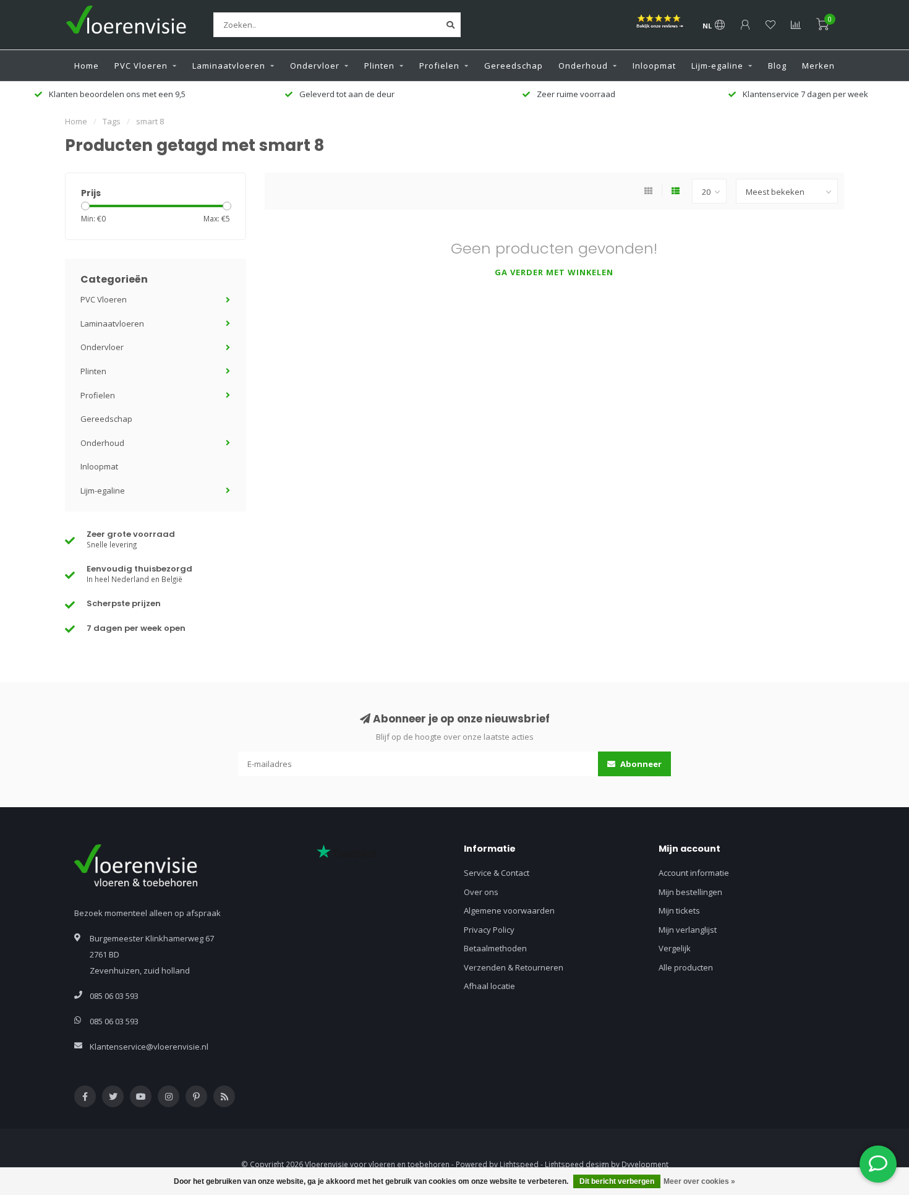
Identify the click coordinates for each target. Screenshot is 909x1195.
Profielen (439, 65)
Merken (818, 65)
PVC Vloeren (141, 65)
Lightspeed (519, 1164)
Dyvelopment (644, 1164)
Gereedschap (513, 65)
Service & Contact (496, 872)
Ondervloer (314, 65)
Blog (777, 65)
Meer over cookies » (699, 1181)
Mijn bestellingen (690, 891)
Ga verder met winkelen (554, 272)
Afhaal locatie (489, 986)
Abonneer (640, 763)
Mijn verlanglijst (688, 929)
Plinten (379, 65)
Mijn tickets (679, 910)
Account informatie (694, 872)
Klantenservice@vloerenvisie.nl (149, 1046)
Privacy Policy (489, 929)
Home (86, 65)
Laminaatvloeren (228, 65)
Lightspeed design (577, 1164)
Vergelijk (675, 948)
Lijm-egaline (717, 65)
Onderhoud (583, 65)
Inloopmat (654, 65)
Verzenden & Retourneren (513, 967)
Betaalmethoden (495, 948)
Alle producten (686, 967)
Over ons (481, 891)
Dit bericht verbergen (616, 1181)
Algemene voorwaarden (509, 910)
